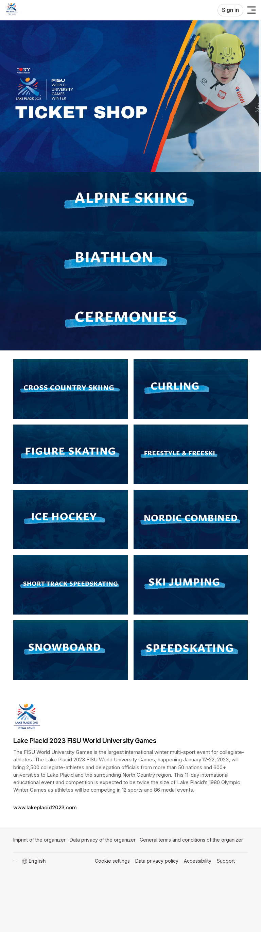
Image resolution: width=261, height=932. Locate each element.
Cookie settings (112, 861)
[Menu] (251, 10)
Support (226, 861)
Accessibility (197, 861)
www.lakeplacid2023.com (45, 808)
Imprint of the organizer (39, 840)
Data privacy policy (156, 861)
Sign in (230, 10)
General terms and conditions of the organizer (191, 840)
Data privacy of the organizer (103, 840)
